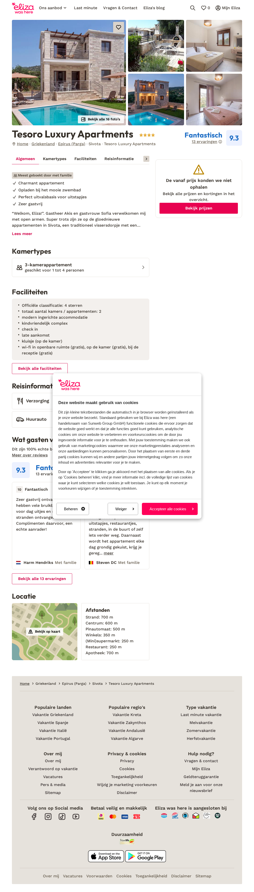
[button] (69, 72)
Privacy (127, 760)
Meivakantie (201, 722)
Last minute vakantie (201, 714)
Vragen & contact (201, 760)
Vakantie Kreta (127, 714)
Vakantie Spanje (52, 722)
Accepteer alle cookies (168, 509)
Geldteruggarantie (201, 776)
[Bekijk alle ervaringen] (213, 138)
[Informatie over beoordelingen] (220, 142)
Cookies (126, 768)
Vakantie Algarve (127, 738)
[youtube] (76, 819)
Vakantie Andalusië (127, 730)
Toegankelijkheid (127, 776)
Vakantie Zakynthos (127, 722)
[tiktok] (62, 819)
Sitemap (53, 792)
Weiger (121, 509)
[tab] (25, 158)
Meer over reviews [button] (30, 455)
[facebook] (34, 819)
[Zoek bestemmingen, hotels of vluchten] (193, 8)
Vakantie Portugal (53, 738)
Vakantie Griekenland (52, 714)
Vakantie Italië (53, 730)
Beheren (71, 509)
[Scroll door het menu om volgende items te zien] (146, 159)
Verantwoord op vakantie (53, 768)
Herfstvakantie (201, 738)
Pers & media (52, 784)
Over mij (53, 760)
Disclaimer (127, 792)
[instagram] (48, 819)
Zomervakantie (201, 730)
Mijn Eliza (201, 768)
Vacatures (53, 776)
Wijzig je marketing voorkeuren (127, 784)
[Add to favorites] (118, 27)
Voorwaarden (99, 876)
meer (109, 553)
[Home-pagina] (23, 8)
